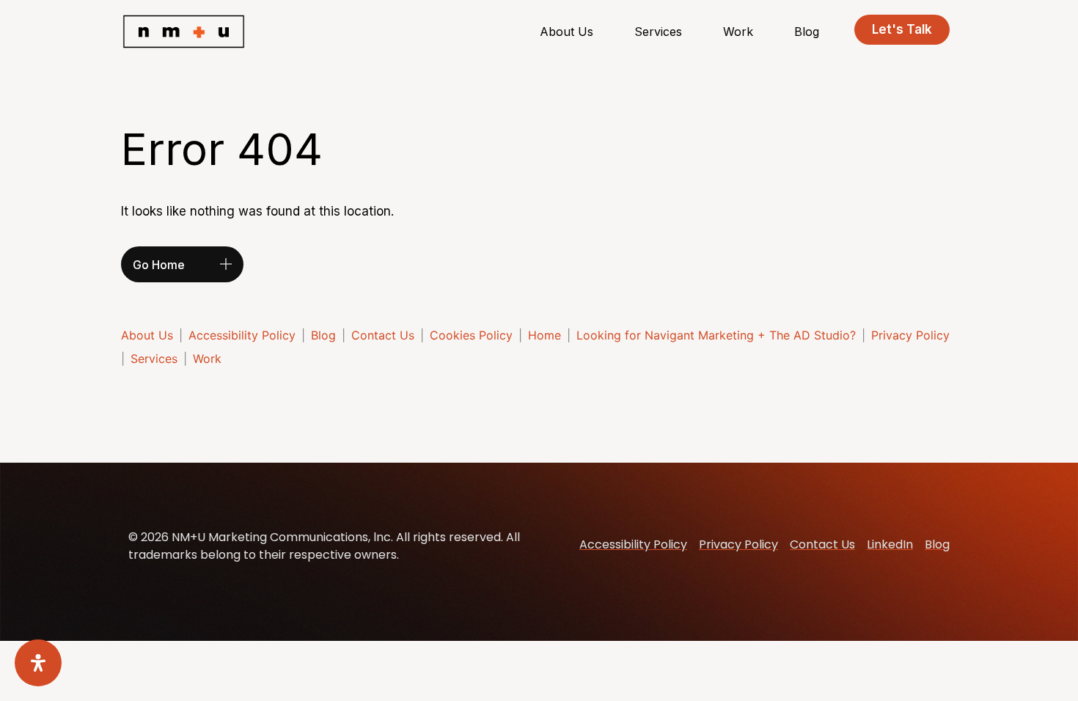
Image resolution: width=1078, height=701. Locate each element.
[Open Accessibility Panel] (38, 662)
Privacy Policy (910, 335)
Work (738, 31)
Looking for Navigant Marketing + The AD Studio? (716, 335)
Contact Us (382, 335)
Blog (806, 31)
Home (544, 335)
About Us (566, 31)
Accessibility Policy (242, 335)
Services (658, 31)
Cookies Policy (471, 335)
